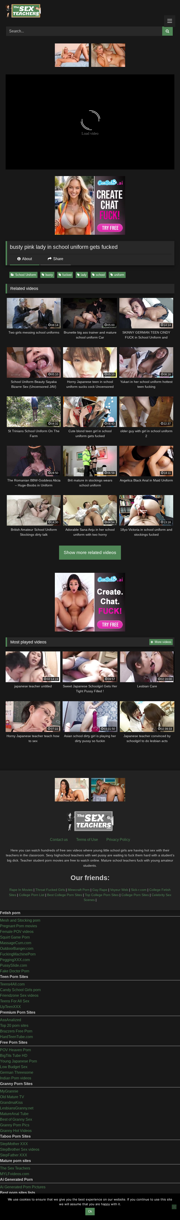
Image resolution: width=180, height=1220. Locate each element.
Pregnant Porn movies (18, 926)
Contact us (59, 840)
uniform (119, 275)
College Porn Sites (135, 895)
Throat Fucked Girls (50, 890)
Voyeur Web (119, 890)
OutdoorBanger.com (16, 949)
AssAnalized (10, 1020)
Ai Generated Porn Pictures (22, 1187)
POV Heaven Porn (15, 1050)
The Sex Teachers (15, 1168)
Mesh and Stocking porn (20, 920)
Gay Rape (99, 890)
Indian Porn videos (15, 1078)
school (100, 275)
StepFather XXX (13, 1155)
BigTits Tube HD (13, 1056)
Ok (90, 1211)
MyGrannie (9, 1091)
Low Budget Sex (13, 1067)
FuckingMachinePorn (18, 954)
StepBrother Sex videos (19, 1149)
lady (83, 275)
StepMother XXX (14, 1144)
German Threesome (16, 1072)
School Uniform (25, 275)
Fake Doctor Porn (14, 971)
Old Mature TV (12, 1097)
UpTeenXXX (10, 1007)
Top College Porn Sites (102, 895)
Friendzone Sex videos (19, 995)
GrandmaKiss (11, 1103)
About (26, 259)
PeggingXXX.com (15, 960)
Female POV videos (17, 932)
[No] (174, 1207)
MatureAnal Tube (14, 1114)
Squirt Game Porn (15, 937)
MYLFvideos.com (14, 1174)
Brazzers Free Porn (16, 1031)
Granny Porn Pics (14, 1125)
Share (57, 259)
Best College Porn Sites (64, 895)
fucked (66, 275)
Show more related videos (90, 552)
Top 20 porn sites (14, 1026)
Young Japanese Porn (18, 1061)
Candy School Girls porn (20, 990)
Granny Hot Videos (16, 1131)
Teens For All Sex (14, 1001)
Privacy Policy (118, 840)
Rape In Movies (21, 890)
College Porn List (31, 895)
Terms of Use (87, 840)
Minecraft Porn (79, 890)
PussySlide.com (13, 965)
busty (49, 275)
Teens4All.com (12, 984)
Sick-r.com (138, 890)
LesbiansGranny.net (16, 1108)
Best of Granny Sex (16, 1119)
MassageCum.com (15, 943)
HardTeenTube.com (16, 1037)
